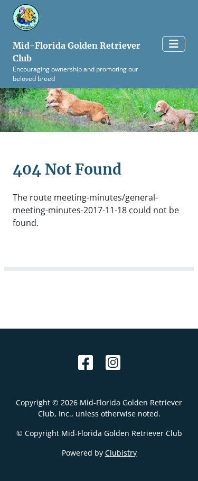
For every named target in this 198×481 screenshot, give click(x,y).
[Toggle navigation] (173, 44)
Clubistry (121, 453)
